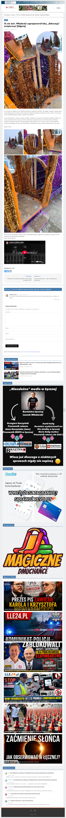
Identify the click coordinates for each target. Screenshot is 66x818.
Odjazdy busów (26, 1)
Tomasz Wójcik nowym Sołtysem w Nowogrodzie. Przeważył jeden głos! (25, 793)
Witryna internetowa (9, 339)
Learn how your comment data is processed (30, 351)
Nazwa (7, 328)
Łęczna (6, 20)
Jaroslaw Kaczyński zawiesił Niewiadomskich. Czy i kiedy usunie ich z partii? (28, 786)
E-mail (7, 333)
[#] (33, 8)
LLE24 (6, 29)
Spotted (40, 1)
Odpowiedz (57, 299)
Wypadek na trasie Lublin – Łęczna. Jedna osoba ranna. (21, 800)
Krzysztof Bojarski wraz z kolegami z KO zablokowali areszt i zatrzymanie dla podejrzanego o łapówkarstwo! (32, 773)
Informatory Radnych (34, 1)
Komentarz (8, 312)
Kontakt (17, 3)
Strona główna (19, 1)
